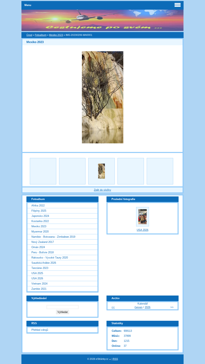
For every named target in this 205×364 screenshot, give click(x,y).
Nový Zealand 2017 (42, 241)
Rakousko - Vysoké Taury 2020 (49, 257)
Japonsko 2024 (40, 215)
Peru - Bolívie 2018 (42, 252)
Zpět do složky (102, 189)
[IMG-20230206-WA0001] (101, 171)
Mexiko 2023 (56, 35)
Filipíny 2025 (38, 210)
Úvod (29, 35)
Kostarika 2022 (40, 221)
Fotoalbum (40, 35)
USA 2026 (37, 278)
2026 (147, 307)
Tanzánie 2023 (39, 267)
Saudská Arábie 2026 (43, 262)
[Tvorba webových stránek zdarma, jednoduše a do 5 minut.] (110, 359)
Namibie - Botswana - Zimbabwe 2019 (53, 236)
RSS (115, 359)
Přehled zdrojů (39, 329)
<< (113, 307)
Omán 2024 (38, 247)
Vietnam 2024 (39, 283)
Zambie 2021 (38, 288)
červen (138, 307)
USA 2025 (37, 273)
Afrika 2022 (38, 205)
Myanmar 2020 (40, 231)
